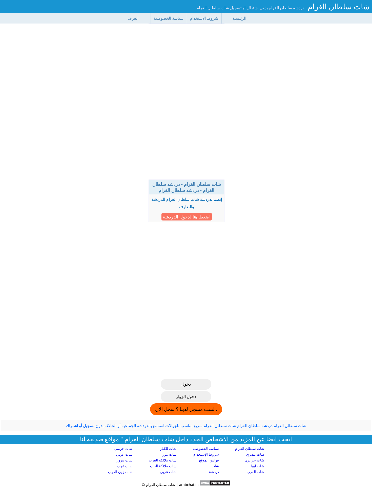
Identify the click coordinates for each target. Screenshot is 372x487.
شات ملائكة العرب (162, 460)
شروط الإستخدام (206, 454)
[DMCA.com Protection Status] (214, 484)
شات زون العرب (120, 471)
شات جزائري (254, 460)
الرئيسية (239, 18)
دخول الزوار (186, 396)
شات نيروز (125, 460)
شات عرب (125, 465)
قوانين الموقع (209, 460)
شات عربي (124, 454)
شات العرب (255, 471)
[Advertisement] (186, 104)
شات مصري (255, 454)
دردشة (214, 471)
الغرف (133, 18)
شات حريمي (123, 448)
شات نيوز (169, 454)
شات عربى (168, 471)
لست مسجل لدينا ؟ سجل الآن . (186, 409)
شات (215, 465)
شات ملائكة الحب (163, 465)
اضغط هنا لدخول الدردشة (187, 217)
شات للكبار (168, 448)
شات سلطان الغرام (338, 6)
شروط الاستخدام (204, 18)
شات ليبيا (257, 465)
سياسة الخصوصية (168, 18)
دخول (186, 384)
